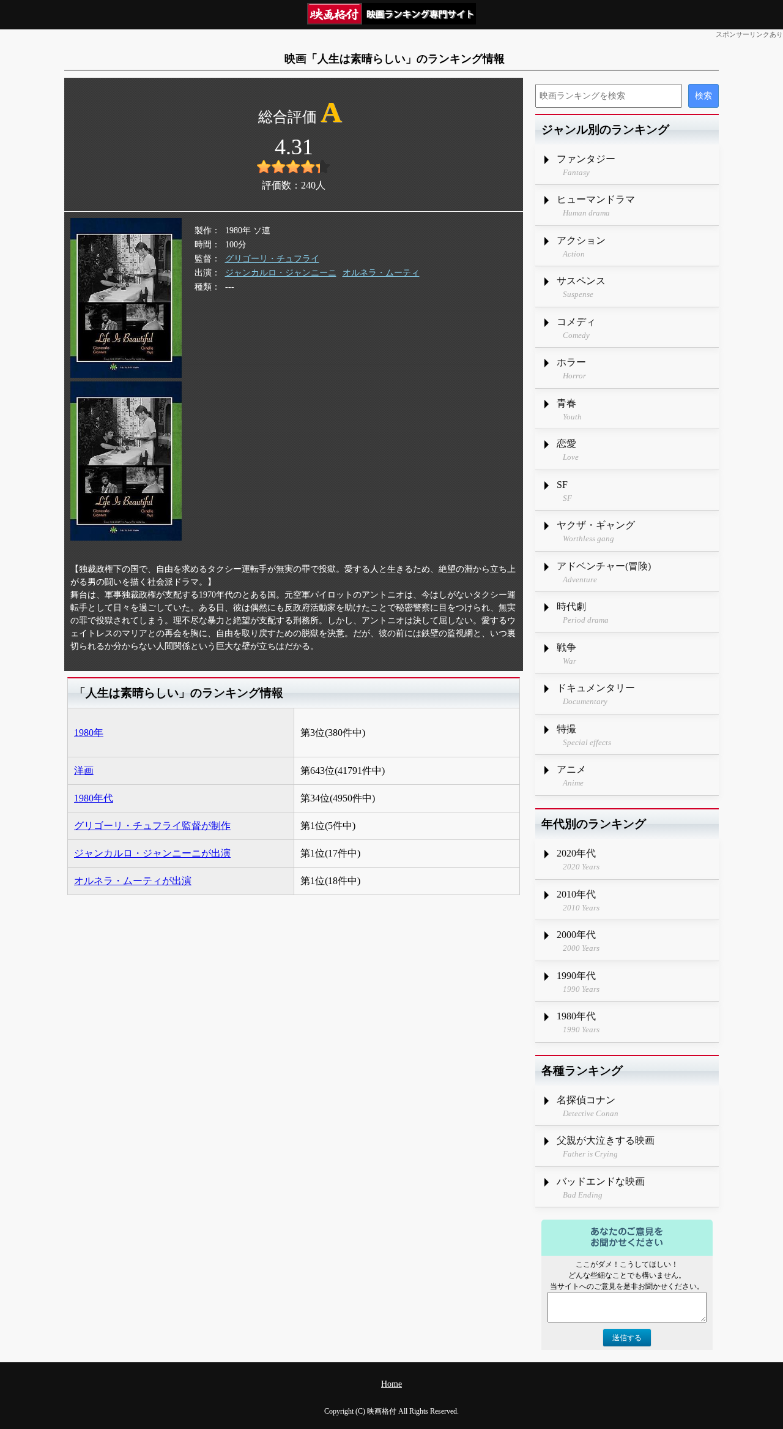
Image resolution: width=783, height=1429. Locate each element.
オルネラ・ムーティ (381, 272)
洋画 (84, 770)
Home (391, 1384)
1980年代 (93, 798)
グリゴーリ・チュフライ (272, 258)
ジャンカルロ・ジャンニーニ (280, 272)
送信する (627, 1337)
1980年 (88, 732)
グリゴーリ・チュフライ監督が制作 (152, 825)
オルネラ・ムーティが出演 (132, 881)
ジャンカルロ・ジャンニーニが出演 (152, 853)
